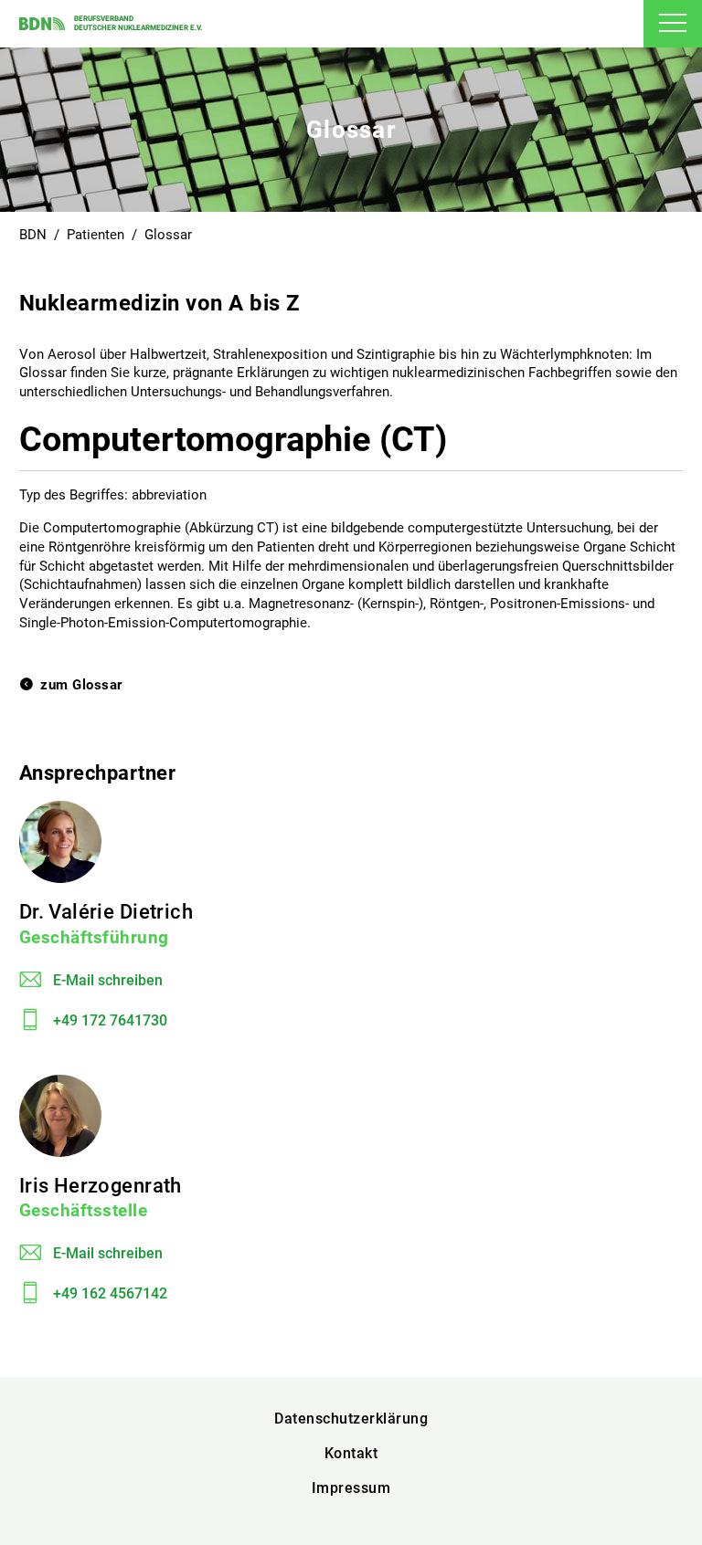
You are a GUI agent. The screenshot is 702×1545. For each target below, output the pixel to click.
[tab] (673, 23)
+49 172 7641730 (110, 1020)
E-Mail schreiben (108, 980)
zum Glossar (81, 685)
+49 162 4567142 (110, 1293)
